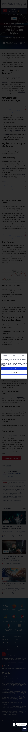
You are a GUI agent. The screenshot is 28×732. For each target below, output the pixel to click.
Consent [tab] (5, 355)
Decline (14, 376)
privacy (2, 364)
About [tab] (23, 355)
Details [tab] (14, 355)
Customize (13, 372)
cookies (24, 363)
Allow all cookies (14, 368)
